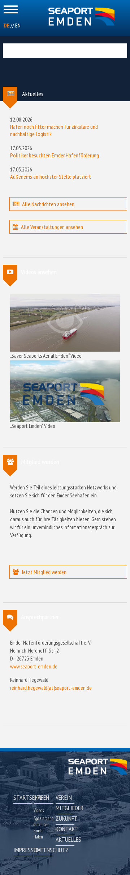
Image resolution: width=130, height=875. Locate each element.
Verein (64, 797)
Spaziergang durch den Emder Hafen (43, 827)
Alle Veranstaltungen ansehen (52, 226)
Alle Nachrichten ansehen (48, 204)
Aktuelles (65, 839)
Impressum (22, 850)
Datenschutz (43, 850)
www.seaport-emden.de (33, 666)
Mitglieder (65, 808)
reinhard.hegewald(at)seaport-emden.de (51, 687)
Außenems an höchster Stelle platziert (50, 176)
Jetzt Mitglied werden (44, 571)
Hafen (41, 797)
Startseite (22, 797)
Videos (39, 810)
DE (6, 25)
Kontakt (65, 829)
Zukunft (65, 818)
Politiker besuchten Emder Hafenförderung (54, 155)
